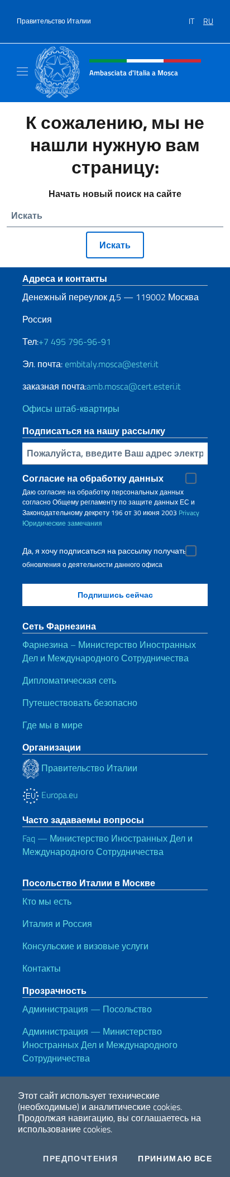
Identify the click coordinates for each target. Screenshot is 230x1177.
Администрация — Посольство (87, 1009)
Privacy (189, 512)
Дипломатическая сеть (69, 680)
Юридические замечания (62, 523)
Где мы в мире (52, 725)
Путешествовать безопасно (79, 702)
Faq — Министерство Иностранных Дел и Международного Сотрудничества (107, 845)
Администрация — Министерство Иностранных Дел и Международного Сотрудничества (100, 1045)
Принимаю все (175, 1158)
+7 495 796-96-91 (75, 341)
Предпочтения (80, 1158)
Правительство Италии (54, 21)
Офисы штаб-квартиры (70, 408)
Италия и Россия (57, 923)
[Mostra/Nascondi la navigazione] (22, 71)
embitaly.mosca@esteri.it (112, 364)
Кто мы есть (46, 901)
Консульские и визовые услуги (85, 946)
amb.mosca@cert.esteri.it (134, 386)
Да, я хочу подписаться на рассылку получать (104, 551)
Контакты (41, 968)
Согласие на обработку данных (93, 478)
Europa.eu (58, 794)
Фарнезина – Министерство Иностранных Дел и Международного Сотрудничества (109, 651)
